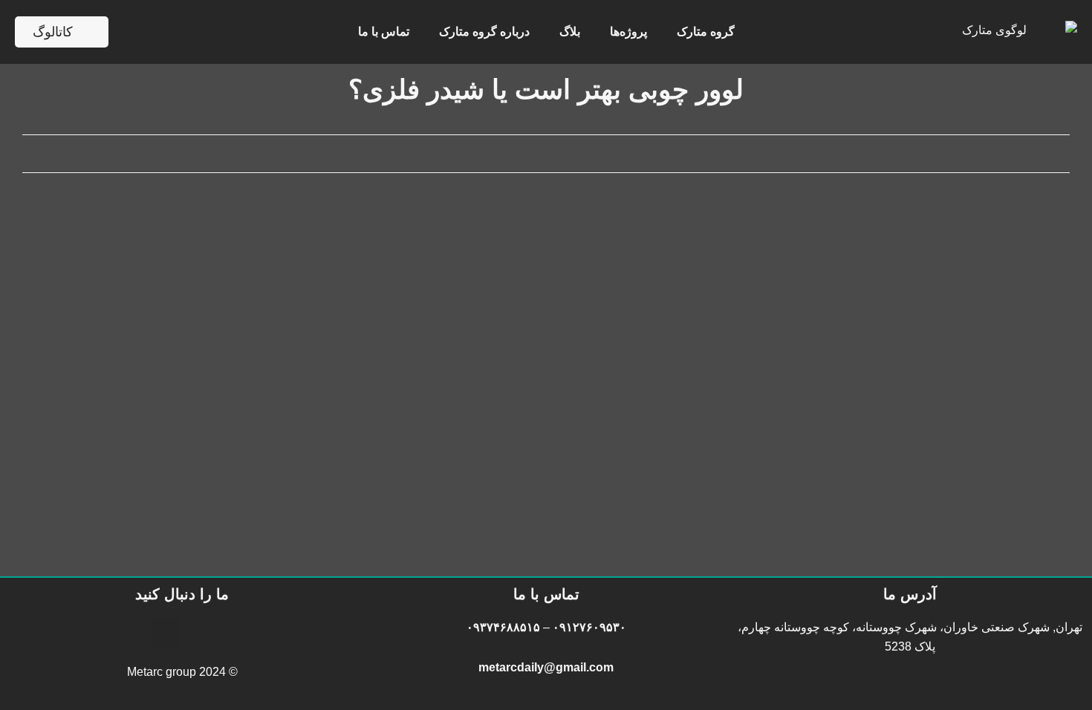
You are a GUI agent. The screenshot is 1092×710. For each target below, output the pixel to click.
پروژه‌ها (628, 31)
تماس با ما (383, 31)
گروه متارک (706, 31)
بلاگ (569, 31)
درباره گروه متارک (484, 31)
